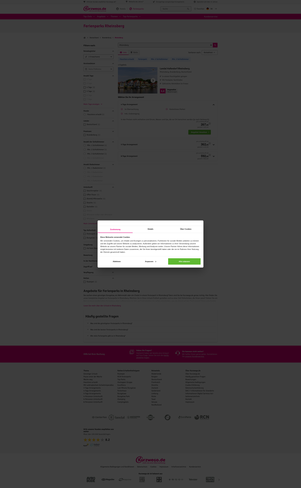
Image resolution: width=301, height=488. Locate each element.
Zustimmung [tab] (115, 229)
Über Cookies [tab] (185, 229)
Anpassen (149, 261)
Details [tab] (150, 229)
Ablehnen (117, 261)
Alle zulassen (184, 261)
